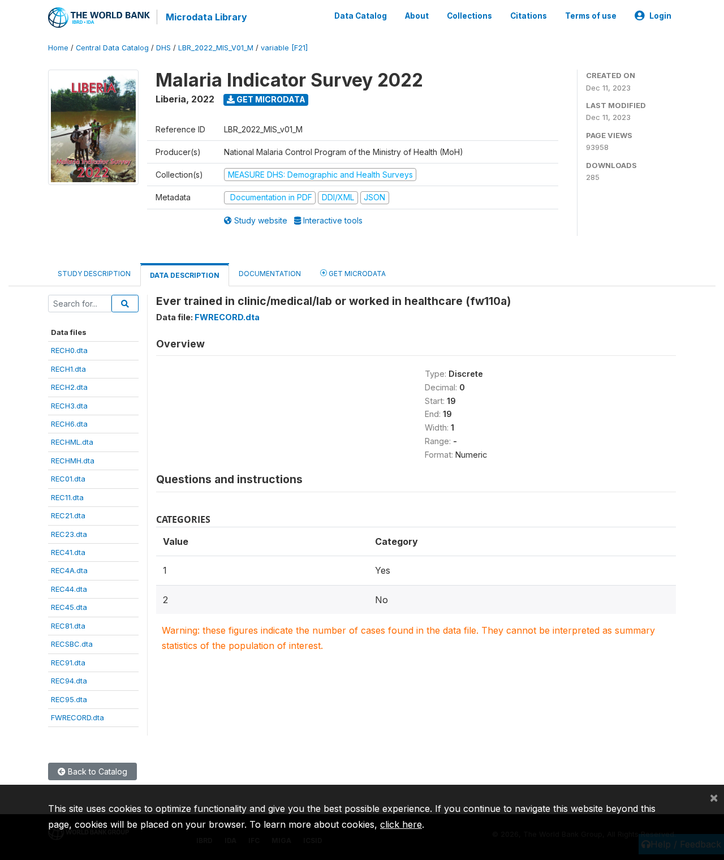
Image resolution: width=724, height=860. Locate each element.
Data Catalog (360, 15)
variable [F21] (284, 48)
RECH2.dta (69, 387)
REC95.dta (69, 699)
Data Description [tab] (184, 275)
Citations (528, 15)
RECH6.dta (69, 423)
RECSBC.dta (72, 643)
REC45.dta (69, 607)
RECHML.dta (72, 441)
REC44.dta (69, 589)
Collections (469, 15)
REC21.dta (68, 515)
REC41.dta (68, 552)
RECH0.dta (69, 350)
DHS (163, 48)
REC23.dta (69, 534)
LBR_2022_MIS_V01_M (215, 48)
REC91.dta (68, 662)
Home (58, 48)
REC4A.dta (69, 570)
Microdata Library (206, 17)
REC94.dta (69, 680)
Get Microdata (270, 99)
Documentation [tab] (270, 273)
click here (401, 824)
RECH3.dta (69, 405)
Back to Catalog (96, 771)
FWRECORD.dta (77, 717)
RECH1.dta (68, 368)
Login (660, 15)
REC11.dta (67, 497)
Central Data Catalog (112, 48)
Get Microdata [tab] (356, 273)
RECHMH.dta (72, 460)
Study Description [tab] (94, 273)
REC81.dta (68, 625)
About (417, 15)
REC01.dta (68, 478)
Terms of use (591, 15)
